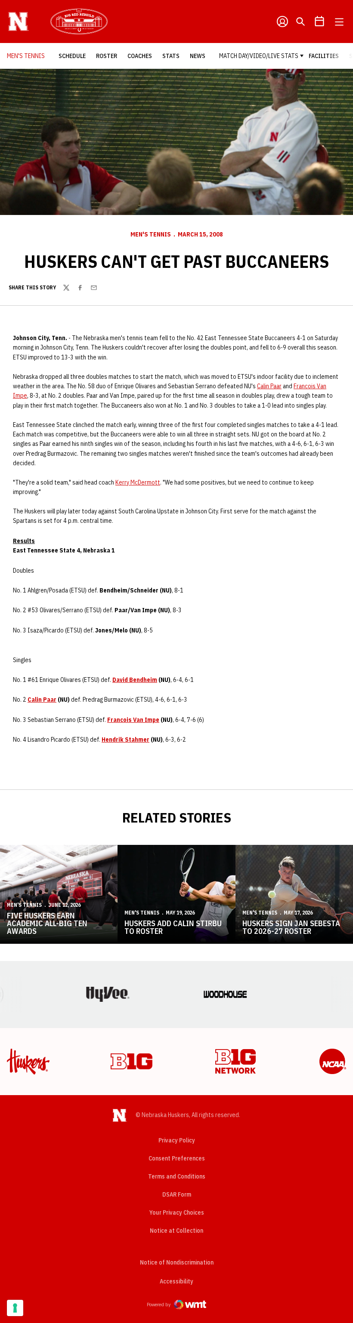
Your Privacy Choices (176, 1212)
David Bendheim (134, 680)
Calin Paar (269, 386)
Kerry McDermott (137, 482)
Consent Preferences (177, 1158)
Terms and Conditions (176, 1176)
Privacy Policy (176, 1140)
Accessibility (176, 1281)
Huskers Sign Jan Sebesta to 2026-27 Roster (291, 927)
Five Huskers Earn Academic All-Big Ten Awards (47, 923)
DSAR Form (176, 1194)
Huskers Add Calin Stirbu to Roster (173, 927)
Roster (106, 56)
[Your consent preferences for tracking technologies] (15, 1308)
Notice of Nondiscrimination (177, 1262)
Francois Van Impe (133, 720)
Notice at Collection (176, 1230)
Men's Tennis (150, 234)
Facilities (324, 56)
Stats (171, 56)
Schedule (72, 56)
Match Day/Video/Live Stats (258, 56)
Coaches (139, 56)
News (197, 56)
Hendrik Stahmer (125, 739)
